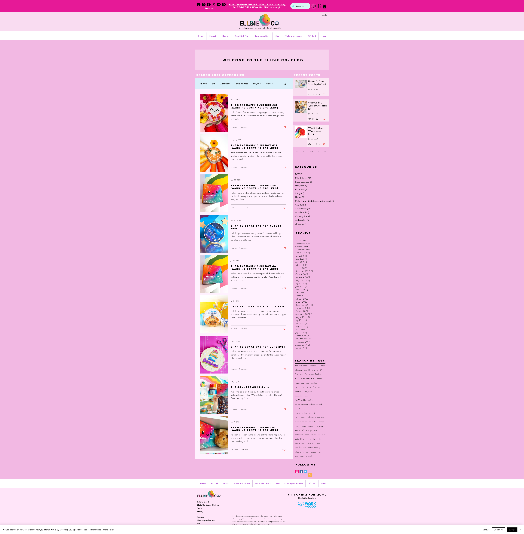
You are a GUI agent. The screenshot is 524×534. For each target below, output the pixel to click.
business (316, 408)
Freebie (318, 374)
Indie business (242, 83)
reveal (319, 443)
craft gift (305, 413)
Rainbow (298, 391)
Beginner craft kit (301, 365)
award (319, 404)
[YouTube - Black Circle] (219, 4)
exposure (311, 426)
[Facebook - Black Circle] (209, 4)
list (311, 439)
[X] (214, 4)
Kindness (318, 378)
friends (297, 430)
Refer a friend (203, 502)
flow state (320, 426)
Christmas (298, 370)
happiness (309, 434)
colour (297, 413)
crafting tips (311, 417)
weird (302, 456)
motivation (311, 443)
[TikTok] (198, 4)
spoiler (310, 447)
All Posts (203, 83)
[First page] (297, 151)
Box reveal (314, 365)
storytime (257, 83)
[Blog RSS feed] (310, 475)
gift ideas (305, 430)
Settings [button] (486, 529)
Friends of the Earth (302, 378)
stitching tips (299, 451)
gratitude (313, 430)
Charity (322, 365)
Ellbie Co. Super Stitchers (208, 505)
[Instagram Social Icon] (297, 471)
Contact (200, 517)
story (307, 451)
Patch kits (316, 387)
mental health (300, 443)
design (321, 421)
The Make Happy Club (304, 400)
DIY (213, 83)
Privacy (200, 511)
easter (304, 426)
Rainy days (308, 391)
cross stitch (313, 421)
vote (296, 456)
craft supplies (300, 417)
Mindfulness (225, 83)
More (268, 83)
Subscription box (301, 395)
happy (316, 434)
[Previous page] (303, 151)
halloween (299, 434)
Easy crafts (299, 374)
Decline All (498, 529)
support (314, 451)
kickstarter (304, 439)
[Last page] (324, 151)
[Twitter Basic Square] (305, 471)
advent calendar (301, 404)
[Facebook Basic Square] (301, 471)
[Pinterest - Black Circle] (224, 4)
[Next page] (318, 151)
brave (308, 408)
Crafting (315, 370)
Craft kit (307, 370)
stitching (317, 447)
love (320, 439)
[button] (324, 6)
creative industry (301, 421)
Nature (308, 387)
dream (297, 426)
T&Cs (199, 508)
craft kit (312, 413)
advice (312, 404)
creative (320, 417)
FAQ (199, 523)
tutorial (321, 451)
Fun (312, 378)
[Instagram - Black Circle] (204, 4)
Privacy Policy (108, 529)
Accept (512, 529)
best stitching (300, 408)
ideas (323, 434)
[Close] (520, 529)
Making (314, 383)
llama (315, 439)
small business (300, 447)
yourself (309, 456)
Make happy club (302, 383)
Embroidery (309, 374)
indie (297, 439)
